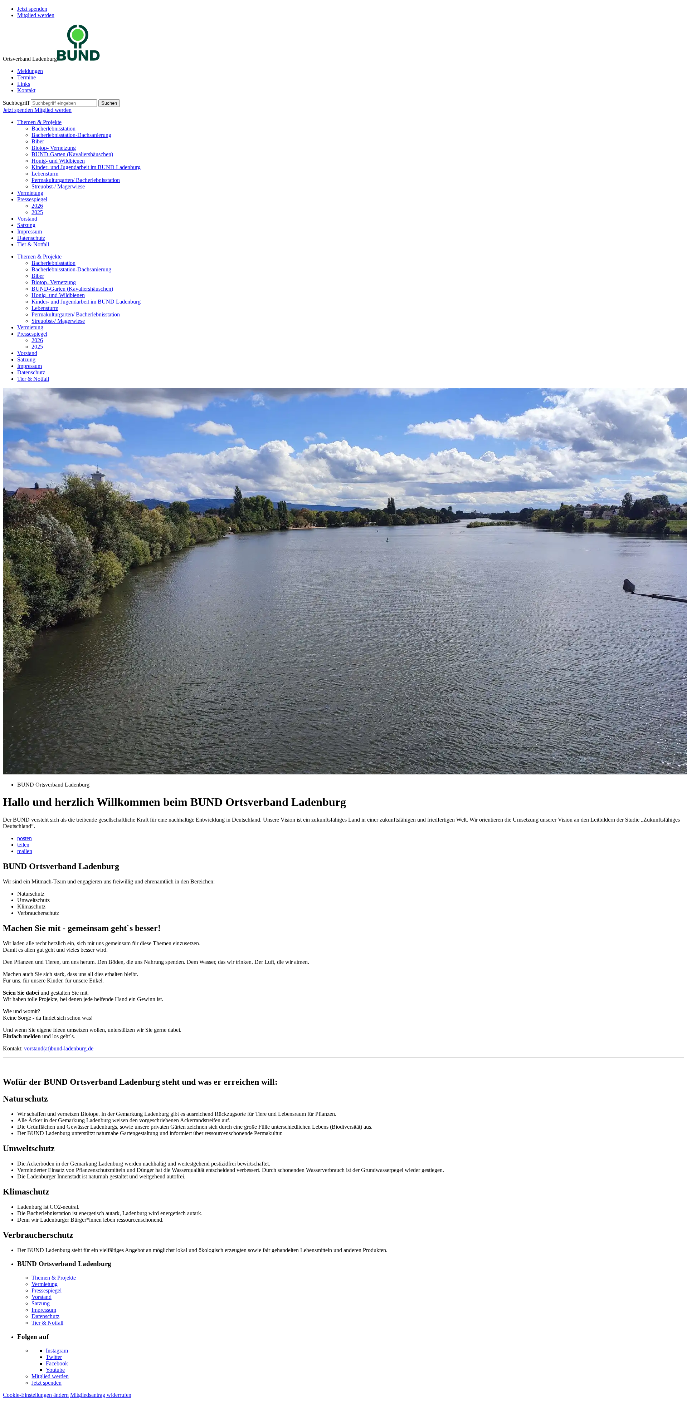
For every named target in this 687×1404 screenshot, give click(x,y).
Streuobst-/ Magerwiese (58, 186)
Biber (37, 141)
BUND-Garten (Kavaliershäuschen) (72, 154)
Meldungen (30, 71)
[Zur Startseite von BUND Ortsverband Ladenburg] (78, 59)
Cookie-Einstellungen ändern (36, 1395)
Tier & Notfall (33, 244)
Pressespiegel (32, 199)
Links (23, 84)
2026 (37, 206)
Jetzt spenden (32, 9)
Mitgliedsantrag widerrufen (100, 1395)
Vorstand (27, 219)
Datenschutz (31, 238)
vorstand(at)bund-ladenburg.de (58, 1048)
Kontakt (26, 90)
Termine (26, 77)
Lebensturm (44, 174)
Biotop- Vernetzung (53, 148)
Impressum (29, 231)
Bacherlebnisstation (53, 128)
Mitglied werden (35, 15)
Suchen (109, 103)
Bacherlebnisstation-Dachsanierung (71, 135)
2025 (37, 212)
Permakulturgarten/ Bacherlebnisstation (75, 180)
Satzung (26, 225)
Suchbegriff (16, 103)
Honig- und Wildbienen (58, 161)
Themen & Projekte (39, 122)
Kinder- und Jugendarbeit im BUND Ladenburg (86, 167)
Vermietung (30, 193)
